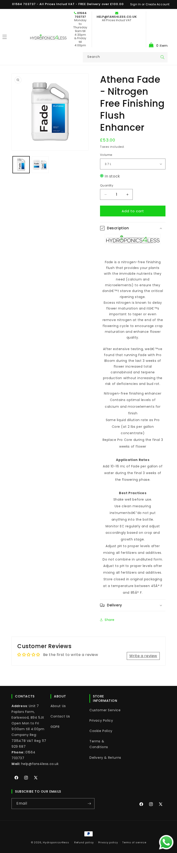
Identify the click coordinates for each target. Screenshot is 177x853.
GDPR (54, 726)
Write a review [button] (143, 655)
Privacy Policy (101, 720)
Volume (106, 155)
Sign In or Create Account (150, 4)
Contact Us (60, 716)
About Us (58, 706)
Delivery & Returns (105, 757)
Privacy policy (108, 842)
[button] (157, 29)
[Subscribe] (89, 803)
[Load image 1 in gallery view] (21, 164)
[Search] (162, 57)
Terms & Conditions (98, 744)
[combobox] (125, 57)
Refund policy (84, 842)
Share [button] (110, 619)
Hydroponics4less (56, 842)
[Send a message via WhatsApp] (166, 842)
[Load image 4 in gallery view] (40, 164)
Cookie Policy (100, 731)
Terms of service (134, 842)
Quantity (106, 185)
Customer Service (105, 710)
